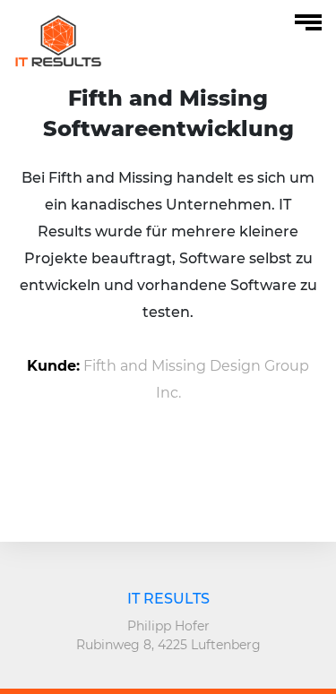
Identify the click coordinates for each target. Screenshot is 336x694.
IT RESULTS (168, 598)
